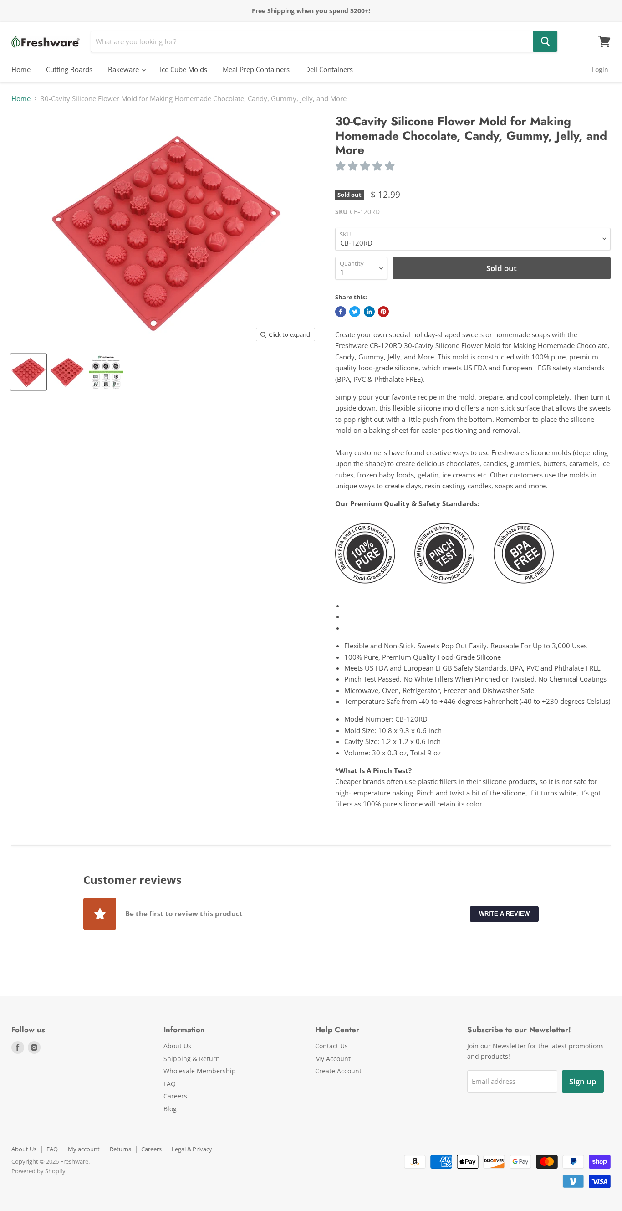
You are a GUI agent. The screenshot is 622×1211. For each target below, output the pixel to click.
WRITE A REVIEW (504, 913)
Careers (175, 1096)
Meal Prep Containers (256, 69)
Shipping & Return (191, 1058)
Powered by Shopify (38, 1171)
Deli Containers (329, 69)
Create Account (338, 1071)
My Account (333, 1058)
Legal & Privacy (192, 1149)
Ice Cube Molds (183, 69)
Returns (120, 1149)
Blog (170, 1108)
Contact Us (331, 1046)
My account (84, 1149)
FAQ (169, 1083)
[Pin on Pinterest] (383, 311)
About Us (177, 1046)
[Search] (545, 41)
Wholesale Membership (199, 1071)
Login (600, 69)
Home (21, 69)
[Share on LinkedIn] (369, 311)
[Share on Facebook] (340, 311)
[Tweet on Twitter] (354, 311)
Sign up (583, 1081)
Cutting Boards (69, 69)
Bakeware (124, 69)
